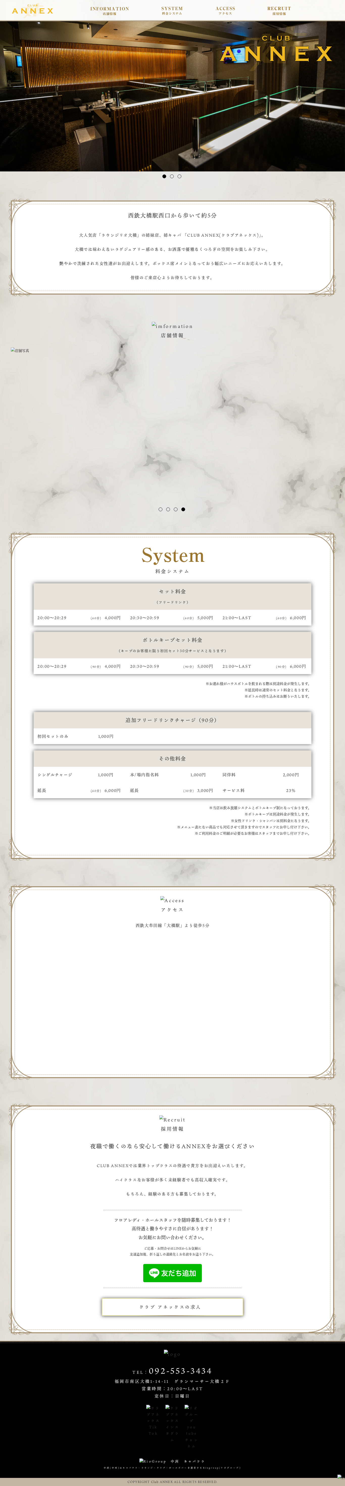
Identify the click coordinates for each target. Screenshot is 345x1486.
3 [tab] (179, 176)
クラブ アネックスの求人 (170, 1307)
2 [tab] (172, 176)
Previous (6, 97)
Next (339, 97)
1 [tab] (164, 176)
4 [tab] (183, 509)
